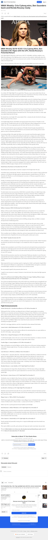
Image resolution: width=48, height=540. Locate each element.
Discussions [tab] (10, 482)
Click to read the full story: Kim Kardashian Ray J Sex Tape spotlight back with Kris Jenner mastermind (20, 488)
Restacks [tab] (9, 467)
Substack (18, 537)
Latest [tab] (5, 482)
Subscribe (39, 2)
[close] (36, 496)
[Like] (2, 13)
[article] (24, 489)
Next (43, 458)
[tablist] (6, 467)
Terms (28, 531)
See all (3, 511)
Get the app (30, 534)
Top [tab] (2, 482)
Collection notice (33, 531)
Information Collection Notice (23, 517)
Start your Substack (20, 534)
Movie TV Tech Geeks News (11, 431)
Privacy (24, 531)
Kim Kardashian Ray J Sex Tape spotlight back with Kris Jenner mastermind (21, 486)
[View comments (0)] (5, 13)
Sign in (44, 2)
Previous (6, 458)
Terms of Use (30, 515)
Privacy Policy (33, 517)
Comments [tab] (4, 467)
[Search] (45, 482)
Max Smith (22, 431)
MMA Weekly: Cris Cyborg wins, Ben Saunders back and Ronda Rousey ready (23, 429)
